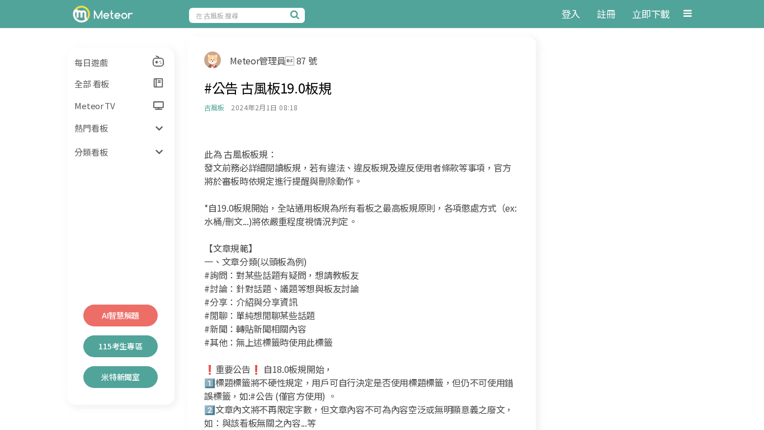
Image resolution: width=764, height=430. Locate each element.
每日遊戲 (90, 62)
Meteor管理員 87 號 (273, 60)
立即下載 (650, 14)
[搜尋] (296, 15)
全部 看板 (91, 84)
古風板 (214, 107)
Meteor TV (94, 105)
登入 (571, 14)
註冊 (606, 14)
